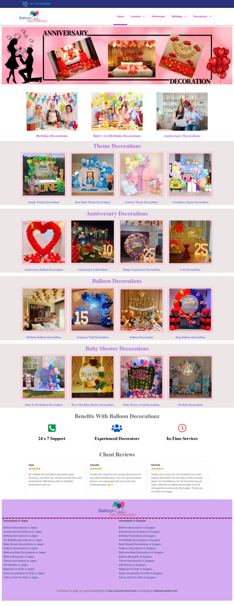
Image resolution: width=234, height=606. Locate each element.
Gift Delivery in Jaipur (15, 564)
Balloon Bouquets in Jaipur (18, 556)
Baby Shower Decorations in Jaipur (23, 544)
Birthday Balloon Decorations (44, 337)
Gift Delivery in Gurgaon (132, 564)
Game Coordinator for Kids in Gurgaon (140, 573)
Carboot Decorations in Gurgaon (137, 548)
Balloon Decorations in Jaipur (20, 527)
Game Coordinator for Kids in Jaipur (24, 573)
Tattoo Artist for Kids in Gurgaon (137, 577)
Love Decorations (190, 269)
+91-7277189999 (39, 3)
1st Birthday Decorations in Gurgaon (139, 540)
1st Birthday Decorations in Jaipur (22, 540)
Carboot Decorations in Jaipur (20, 548)
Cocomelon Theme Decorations (190, 202)
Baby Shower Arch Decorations (141, 405)
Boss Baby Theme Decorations (92, 202)
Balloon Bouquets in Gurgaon (135, 556)
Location (136, 16)
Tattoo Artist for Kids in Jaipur (20, 577)
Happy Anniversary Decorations (141, 269)
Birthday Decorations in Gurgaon (137, 535)
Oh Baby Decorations (190, 405)
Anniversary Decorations (182, 135)
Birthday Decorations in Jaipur (20, 535)
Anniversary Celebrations (93, 269)
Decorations (200, 16)
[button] (5, 56)
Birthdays (177, 16)
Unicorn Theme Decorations (141, 202)
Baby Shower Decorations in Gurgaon (140, 544)
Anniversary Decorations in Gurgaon (139, 531)
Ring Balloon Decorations (190, 337)
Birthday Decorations (52, 135)
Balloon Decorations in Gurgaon (137, 527)
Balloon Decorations (141, 337)
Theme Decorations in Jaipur (19, 560)
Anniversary (158, 16)
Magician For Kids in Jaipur (18, 569)
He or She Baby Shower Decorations (93, 405)
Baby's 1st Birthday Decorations (117, 135)
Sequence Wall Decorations (92, 337)
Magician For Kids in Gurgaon (135, 569)
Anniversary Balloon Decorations (43, 269)
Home (120, 16)
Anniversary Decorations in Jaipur (22, 531)
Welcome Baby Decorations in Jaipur (24, 552)
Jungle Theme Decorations (43, 202)
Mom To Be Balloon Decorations (44, 405)
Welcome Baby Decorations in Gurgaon (141, 552)
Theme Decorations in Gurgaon (136, 560)
